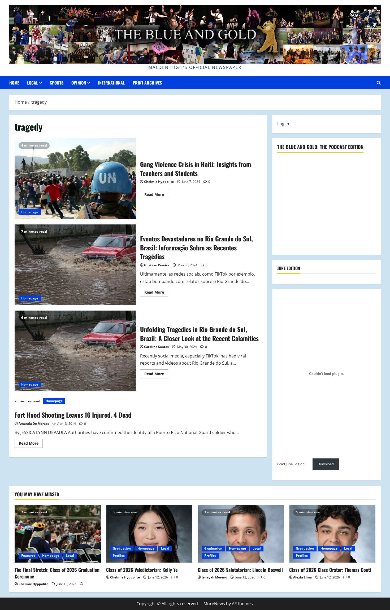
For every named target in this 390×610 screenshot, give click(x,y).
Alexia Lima (302, 577)
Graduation (122, 548)
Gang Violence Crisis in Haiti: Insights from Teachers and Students (75, 178)
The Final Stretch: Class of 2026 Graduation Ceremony (57, 573)
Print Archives (147, 82)
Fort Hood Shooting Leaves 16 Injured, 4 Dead (73, 414)
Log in (283, 124)
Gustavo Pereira (156, 265)
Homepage (29, 212)
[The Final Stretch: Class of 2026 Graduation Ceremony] (58, 534)
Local (32, 82)
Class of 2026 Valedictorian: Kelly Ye (141, 569)
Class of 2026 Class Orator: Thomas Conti (330, 569)
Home (14, 82)
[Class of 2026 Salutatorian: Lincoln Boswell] (241, 534)
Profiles (119, 555)
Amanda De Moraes (34, 423)
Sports (56, 82)
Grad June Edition (291, 464)
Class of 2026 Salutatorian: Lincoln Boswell (240, 569)
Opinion (78, 82)
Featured (28, 555)
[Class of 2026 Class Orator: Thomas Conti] (332, 534)
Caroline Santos (156, 346)
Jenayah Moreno (214, 577)
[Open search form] (379, 83)
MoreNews (214, 604)
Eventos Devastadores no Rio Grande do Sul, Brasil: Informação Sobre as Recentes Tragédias (75, 264)
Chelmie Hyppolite (159, 181)
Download (326, 464)
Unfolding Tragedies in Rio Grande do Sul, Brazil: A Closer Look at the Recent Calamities (75, 351)
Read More (156, 195)
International (111, 82)
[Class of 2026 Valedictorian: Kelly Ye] (149, 534)
